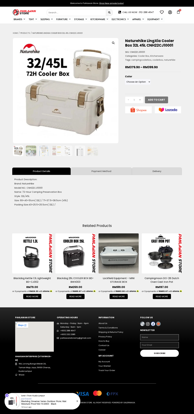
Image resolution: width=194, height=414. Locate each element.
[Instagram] (148, 324)
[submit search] (109, 12)
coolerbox (157, 59)
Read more (32, 296)
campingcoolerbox (141, 59)
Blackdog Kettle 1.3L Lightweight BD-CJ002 (32, 280)
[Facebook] (153, 324)
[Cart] (178, 12)
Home (15, 33)
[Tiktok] (142, 324)
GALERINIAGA (129, 402)
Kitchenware (156, 55)
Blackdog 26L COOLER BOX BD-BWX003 (75, 280)
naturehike (169, 59)
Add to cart (156, 99)
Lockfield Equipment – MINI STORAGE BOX (118, 280)
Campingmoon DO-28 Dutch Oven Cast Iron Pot (162, 280)
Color (128, 76)
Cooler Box (143, 55)
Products (25, 33)
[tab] (41, 171)
